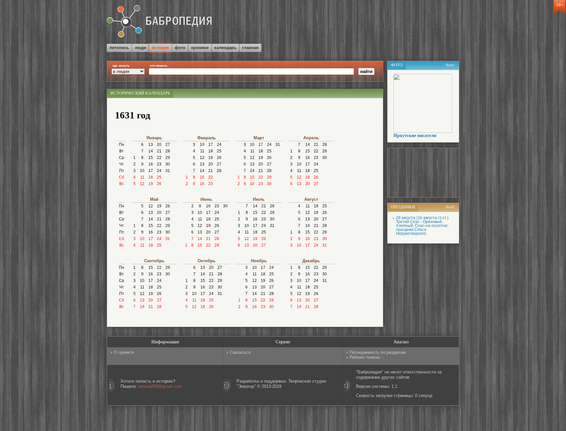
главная (250, 47)
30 (167, 164)
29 (167, 157)
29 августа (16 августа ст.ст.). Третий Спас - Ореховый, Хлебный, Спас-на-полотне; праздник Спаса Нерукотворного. (422, 225)
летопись (119, 47)
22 (159, 157)
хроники (200, 47)
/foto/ (450, 64)
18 (150, 177)
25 (159, 177)
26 (159, 183)
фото (180, 47)
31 (167, 170)
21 (159, 151)
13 (150, 144)
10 (142, 170)
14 (150, 151)
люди (140, 47)
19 (150, 183)
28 (167, 151)
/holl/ (450, 206)
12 (142, 183)
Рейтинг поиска (364, 357)
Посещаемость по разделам (377, 352)
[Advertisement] (382, 22)
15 (150, 157)
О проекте (124, 352)
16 (150, 164)
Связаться (240, 352)
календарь (225, 47)
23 (159, 164)
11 (142, 177)
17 (150, 170)
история (160, 47)
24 (159, 170)
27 (167, 144)
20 (159, 144)
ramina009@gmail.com (160, 386)
